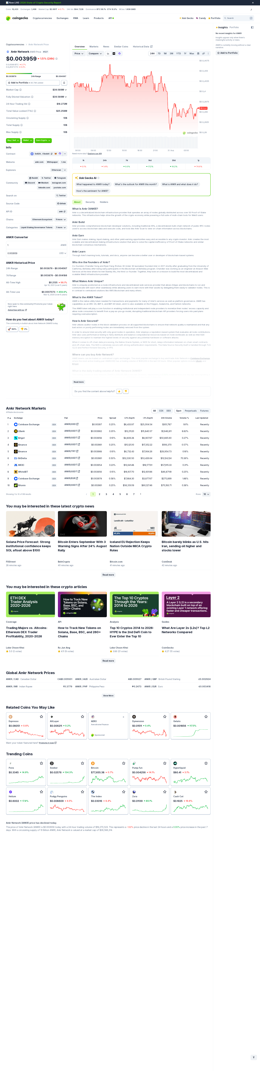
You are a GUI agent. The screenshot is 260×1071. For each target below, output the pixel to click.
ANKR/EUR (69, 478)
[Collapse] (252, 27)
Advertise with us (16, 310)
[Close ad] (123, 717)
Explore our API (95, 153)
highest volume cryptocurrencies (144, 377)
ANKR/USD (70, 424)
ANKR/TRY (70, 451)
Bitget (75, 364)
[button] (39, 162)
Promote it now (46, 743)
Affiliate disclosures (14, 412)
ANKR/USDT (70, 431)
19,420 (15, 9)
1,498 (33, 9)
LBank (199, 361)
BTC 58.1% (101, 9)
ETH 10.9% (112, 9)
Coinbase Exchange (200, 358)
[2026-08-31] (198, 53)
